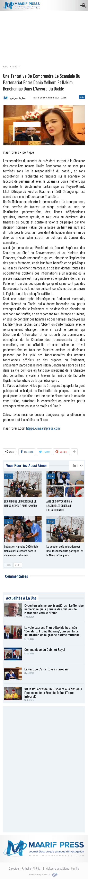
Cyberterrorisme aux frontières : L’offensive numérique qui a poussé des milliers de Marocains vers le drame (54, 609)
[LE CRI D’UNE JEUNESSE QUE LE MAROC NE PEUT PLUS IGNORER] (23, 484)
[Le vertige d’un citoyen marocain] (13, 673)
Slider (82, 97)
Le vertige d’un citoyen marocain (46, 669)
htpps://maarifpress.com (43, 428)
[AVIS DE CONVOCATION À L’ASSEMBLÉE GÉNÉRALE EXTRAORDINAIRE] (65, 484)
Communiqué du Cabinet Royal (44, 649)
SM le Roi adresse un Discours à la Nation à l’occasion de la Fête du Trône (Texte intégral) (53, 692)
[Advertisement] (44, 35)
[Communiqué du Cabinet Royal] (13, 654)
